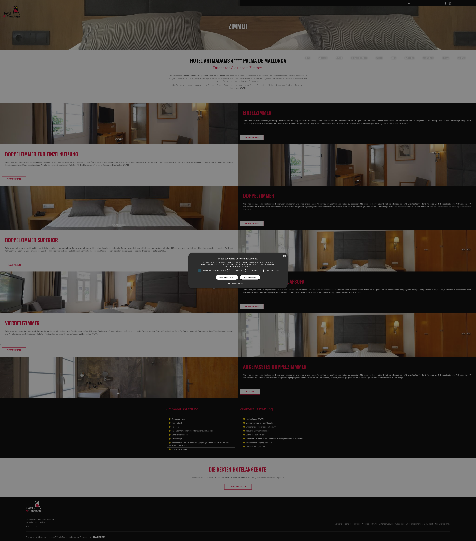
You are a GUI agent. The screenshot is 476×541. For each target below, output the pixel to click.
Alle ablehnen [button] (250, 277)
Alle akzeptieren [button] (227, 277)
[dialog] (238, 270)
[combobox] (284, 256)
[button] (238, 283)
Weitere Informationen (243, 266)
